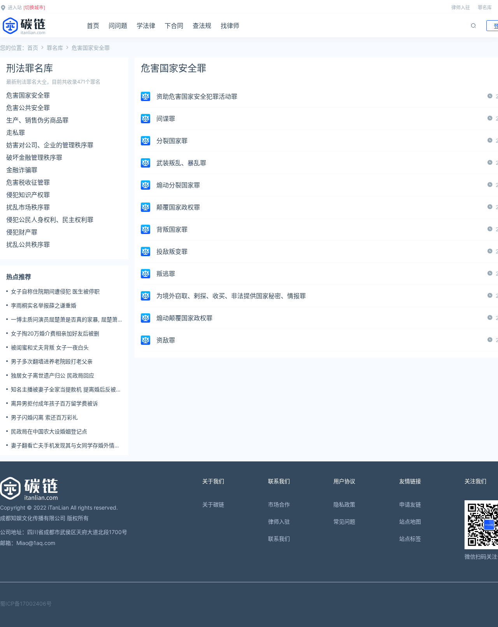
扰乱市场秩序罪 (28, 207)
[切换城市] (34, 7)
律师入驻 (460, 7)
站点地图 (410, 521)
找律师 (230, 26)
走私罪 (15, 132)
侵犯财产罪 (21, 232)
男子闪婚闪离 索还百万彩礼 (44, 417)
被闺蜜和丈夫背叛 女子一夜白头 (50, 347)
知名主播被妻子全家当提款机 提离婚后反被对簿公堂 (66, 389)
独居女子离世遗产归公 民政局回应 (52, 375)
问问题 (118, 26)
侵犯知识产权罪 (28, 195)
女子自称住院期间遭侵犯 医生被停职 (55, 291)
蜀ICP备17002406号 (26, 603)
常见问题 (344, 521)
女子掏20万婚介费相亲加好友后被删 (55, 333)
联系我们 (279, 538)
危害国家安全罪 (28, 95)
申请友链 (410, 504)
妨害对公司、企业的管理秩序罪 (49, 145)
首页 (93, 26)
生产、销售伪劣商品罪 (37, 120)
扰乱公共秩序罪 (28, 244)
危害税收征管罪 (28, 182)
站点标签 (410, 538)
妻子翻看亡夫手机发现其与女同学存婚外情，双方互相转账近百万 (65, 445)
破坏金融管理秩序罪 (34, 157)
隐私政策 (344, 504)
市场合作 (279, 504)
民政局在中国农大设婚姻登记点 (49, 431)
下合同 (174, 26)
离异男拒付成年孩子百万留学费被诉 (54, 403)
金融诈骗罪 (21, 170)
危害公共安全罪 (28, 108)
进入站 (15, 7)
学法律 (146, 26)
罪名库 (485, 7)
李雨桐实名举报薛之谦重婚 (43, 305)
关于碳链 (213, 504)
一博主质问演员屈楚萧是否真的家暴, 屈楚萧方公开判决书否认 (64, 319)
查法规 (202, 26)
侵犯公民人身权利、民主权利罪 (49, 220)
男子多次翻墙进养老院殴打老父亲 (52, 361)
